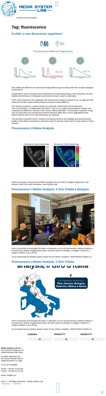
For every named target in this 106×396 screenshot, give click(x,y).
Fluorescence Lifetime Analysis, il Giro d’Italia (43, 261)
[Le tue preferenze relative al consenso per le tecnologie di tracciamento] (102, 392)
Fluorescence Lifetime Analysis (33, 128)
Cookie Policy (17, 383)
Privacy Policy (6, 383)
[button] (40, 339)
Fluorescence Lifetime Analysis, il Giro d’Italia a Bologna (50, 189)
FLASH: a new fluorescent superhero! (37, 33)
